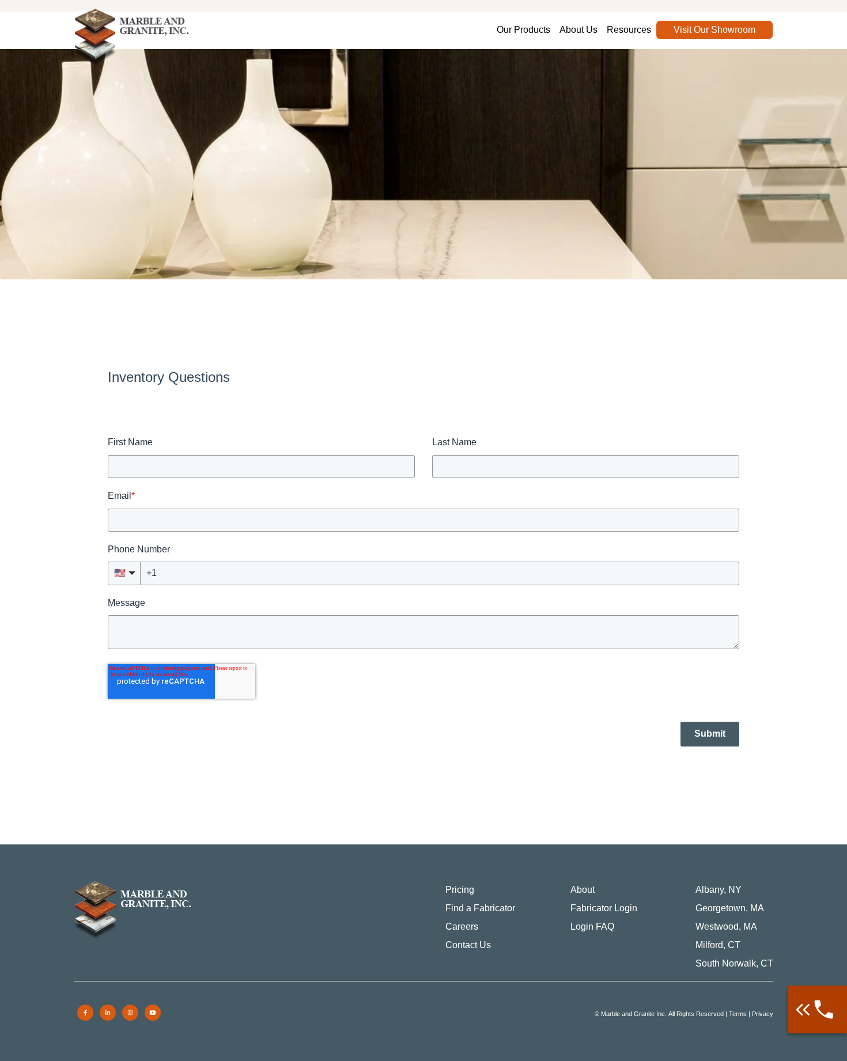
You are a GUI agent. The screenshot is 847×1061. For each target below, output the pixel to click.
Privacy (762, 1013)
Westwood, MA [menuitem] (726, 926)
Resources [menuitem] (629, 30)
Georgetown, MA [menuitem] (729, 908)
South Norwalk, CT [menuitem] (734, 963)
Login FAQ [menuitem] (592, 926)
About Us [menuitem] (578, 30)
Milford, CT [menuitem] (717, 945)
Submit (709, 733)
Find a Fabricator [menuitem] (480, 908)
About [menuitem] (582, 890)
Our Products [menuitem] (523, 30)
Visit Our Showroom (714, 30)
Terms (738, 1013)
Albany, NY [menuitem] (718, 890)
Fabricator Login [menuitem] (603, 908)
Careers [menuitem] (461, 926)
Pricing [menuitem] (459, 890)
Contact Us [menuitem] (468, 945)
